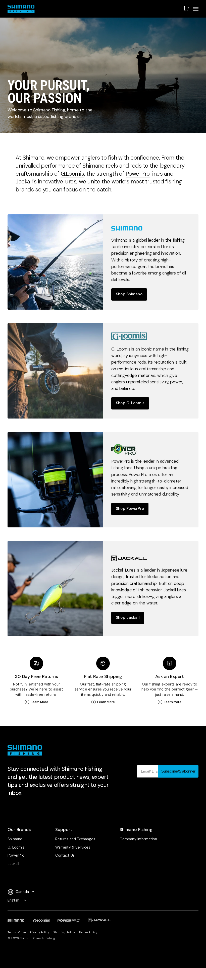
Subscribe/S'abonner (178, 771)
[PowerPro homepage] (55, 479)
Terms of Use (17, 932)
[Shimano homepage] (55, 262)
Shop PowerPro (130, 508)
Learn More (39, 702)
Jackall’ (24, 181)
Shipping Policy (64, 932)
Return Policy (88, 932)
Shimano (93, 165)
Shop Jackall (128, 617)
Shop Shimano (129, 294)
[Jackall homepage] (55, 588)
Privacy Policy (39, 932)
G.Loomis (72, 173)
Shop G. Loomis (130, 402)
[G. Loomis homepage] (55, 371)
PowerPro (138, 173)
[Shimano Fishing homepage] (22, 9)
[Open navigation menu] (195, 9)
